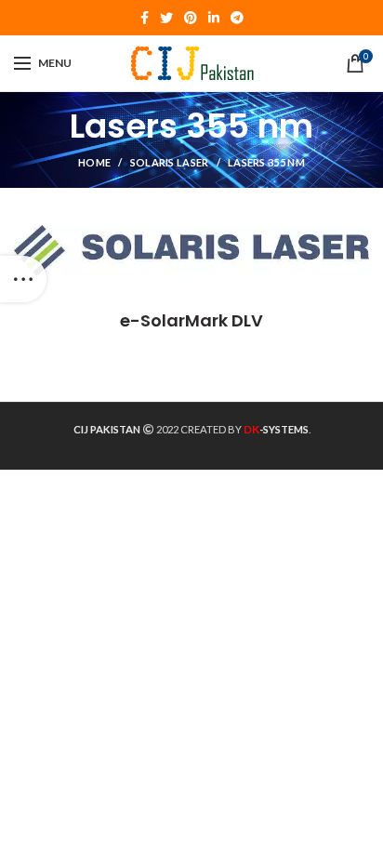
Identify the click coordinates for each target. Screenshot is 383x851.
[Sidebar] (23, 279)
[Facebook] (144, 18)
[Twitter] (166, 18)
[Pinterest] (190, 18)
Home (94, 162)
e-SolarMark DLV (191, 320)
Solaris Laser (169, 162)
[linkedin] (214, 18)
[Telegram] (237, 18)
